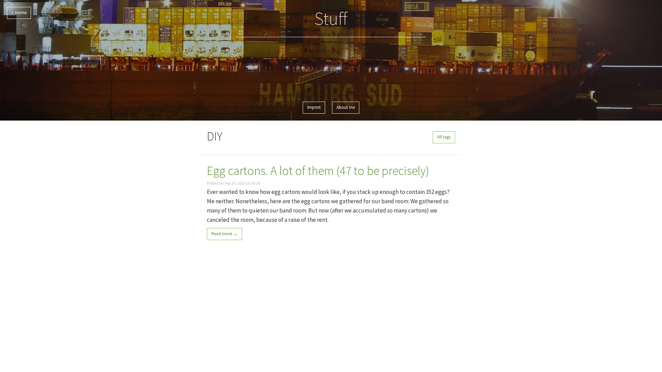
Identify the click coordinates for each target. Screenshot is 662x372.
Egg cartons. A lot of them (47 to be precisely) (318, 170)
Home (20, 13)
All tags (444, 137)
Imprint (314, 107)
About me (346, 107)
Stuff (331, 18)
